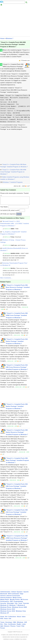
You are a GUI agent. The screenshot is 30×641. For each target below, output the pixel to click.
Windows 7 (9, 38)
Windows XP (4, 613)
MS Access (24, 599)
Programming (18, 601)
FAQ (22, 626)
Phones (13, 626)
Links (24, 624)
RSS (1, 618)
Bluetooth (3, 593)
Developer (8, 622)
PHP (11, 601)
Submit (19, 214)
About (19, 616)
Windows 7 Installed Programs (13, 182)
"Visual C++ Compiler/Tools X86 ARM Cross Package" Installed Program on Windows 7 (13, 172)
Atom (6, 618)
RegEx (19, 624)
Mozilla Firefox (15, 599)
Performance (4, 601)
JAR (25, 622)
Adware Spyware (17, 591)
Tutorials (26, 603)
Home (2, 38)
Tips (16, 603)
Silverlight (10, 603)
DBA (14, 622)
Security (3, 603)
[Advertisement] (15, 21)
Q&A (2, 626)
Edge (21, 593)
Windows (20, 622)
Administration (5, 591)
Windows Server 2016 (7, 611)
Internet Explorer (6, 597)
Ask (10, 618)
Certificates (12, 624)
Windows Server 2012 (7, 609)
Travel (18, 626)
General (3, 595)
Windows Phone (5, 607)
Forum (2, 628)
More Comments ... (6, 278)
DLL (1, 624)
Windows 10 (4, 605)
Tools (20, 603)
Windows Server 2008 (19, 607)
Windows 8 (21, 605)
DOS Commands (13, 593)
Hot (6, 616)
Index (24, 616)
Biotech (7, 626)
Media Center (17, 597)
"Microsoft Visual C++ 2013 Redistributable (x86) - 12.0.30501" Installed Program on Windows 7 (14, 223)
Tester (2, 622)
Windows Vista (21, 611)
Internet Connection (13, 595)
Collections (12, 616)
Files (5, 624)
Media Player (4, 599)
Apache (26, 591)
